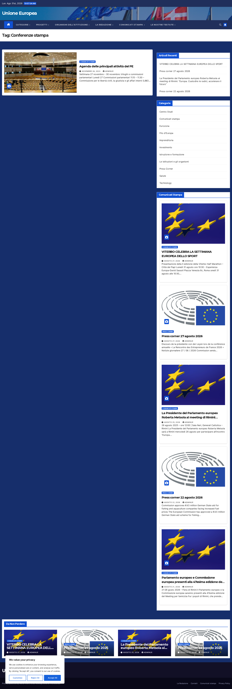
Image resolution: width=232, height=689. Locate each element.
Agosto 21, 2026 (172, 587)
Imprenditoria (166, 140)
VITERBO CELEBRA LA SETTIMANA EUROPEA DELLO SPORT (191, 64)
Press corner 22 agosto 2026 (175, 91)
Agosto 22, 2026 (172, 502)
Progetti (42, 25)
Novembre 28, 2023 (91, 71)
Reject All (35, 678)
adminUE (109, 71)
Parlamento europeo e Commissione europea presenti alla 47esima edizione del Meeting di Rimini (192, 582)
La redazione (103, 25)
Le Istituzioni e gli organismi (174, 161)
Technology (166, 183)
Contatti (194, 683)
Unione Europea (19, 13)
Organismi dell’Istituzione (71, 25)
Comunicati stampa (131, 25)
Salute (163, 176)
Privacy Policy (224, 683)
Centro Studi (166, 111)
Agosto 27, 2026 (172, 261)
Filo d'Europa (166, 133)
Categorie (22, 25)
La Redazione (182, 683)
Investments (166, 147)
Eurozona (164, 126)
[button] (220, 24)
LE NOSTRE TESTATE (162, 25)
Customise (17, 678)
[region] (34, 669)
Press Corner (166, 168)
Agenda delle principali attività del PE (106, 66)
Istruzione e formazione (172, 154)
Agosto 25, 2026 (172, 422)
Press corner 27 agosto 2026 (175, 71)
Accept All (52, 678)
